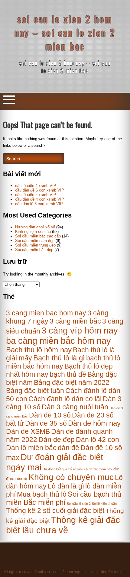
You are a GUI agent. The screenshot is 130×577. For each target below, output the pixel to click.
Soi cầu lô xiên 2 (79, 503)
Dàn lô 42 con (97, 439)
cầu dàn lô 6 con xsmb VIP (39, 203)
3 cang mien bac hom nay (46, 313)
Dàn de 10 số (50, 415)
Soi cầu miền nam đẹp (34, 240)
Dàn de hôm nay (94, 423)
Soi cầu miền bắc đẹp (34, 249)
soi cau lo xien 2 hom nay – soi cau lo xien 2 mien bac (65, 32)
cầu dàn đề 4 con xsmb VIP (39, 199)
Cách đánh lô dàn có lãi (65, 399)
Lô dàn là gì (66, 486)
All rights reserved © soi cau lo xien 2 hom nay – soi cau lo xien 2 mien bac (65, 572)
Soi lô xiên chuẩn (104, 503)
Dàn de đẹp (56, 439)
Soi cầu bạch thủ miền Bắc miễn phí (63, 498)
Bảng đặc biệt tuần (35, 391)
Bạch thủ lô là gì (59, 358)
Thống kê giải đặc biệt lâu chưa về (63, 525)
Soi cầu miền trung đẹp (35, 245)
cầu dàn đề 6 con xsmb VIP (39, 190)
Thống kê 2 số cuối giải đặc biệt (55, 510)
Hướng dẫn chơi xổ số (35, 227)
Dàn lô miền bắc (31, 448)
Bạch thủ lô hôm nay (39, 350)
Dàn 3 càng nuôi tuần (75, 407)
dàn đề (68, 448)
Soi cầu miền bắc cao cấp (38, 236)
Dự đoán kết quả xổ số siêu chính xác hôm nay (77, 469)
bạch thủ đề (68, 374)
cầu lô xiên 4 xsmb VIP (35, 185)
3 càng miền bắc (75, 321)
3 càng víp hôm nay (79, 330)
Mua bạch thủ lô (42, 494)
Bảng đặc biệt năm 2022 (71, 382)
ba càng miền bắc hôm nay (58, 341)
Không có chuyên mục (71, 477)
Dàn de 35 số (46, 423)
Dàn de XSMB (28, 431)
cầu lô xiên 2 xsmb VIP (35, 194)
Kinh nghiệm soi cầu (33, 231)
